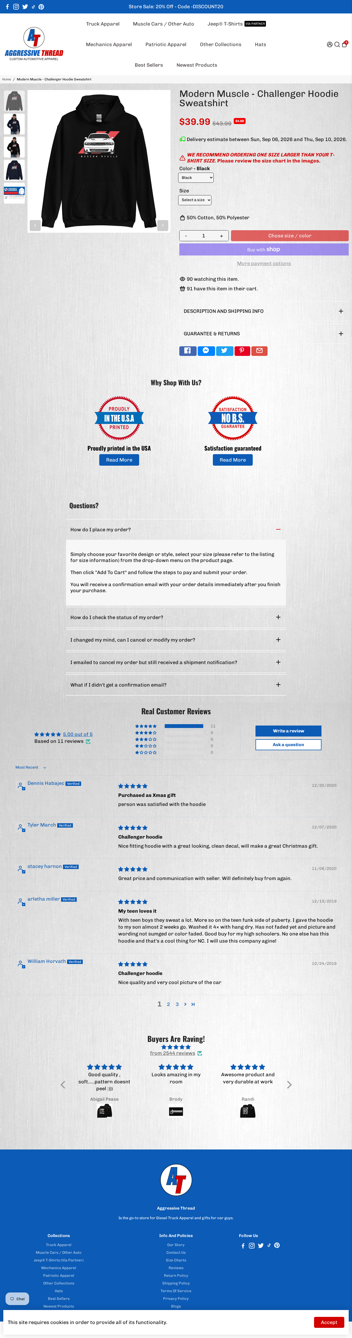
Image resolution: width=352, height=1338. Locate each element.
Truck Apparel (103, 24)
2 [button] (168, 1004)
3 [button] (177, 1004)
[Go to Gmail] (259, 351)
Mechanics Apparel (109, 44)
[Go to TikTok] (33, 7)
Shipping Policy (176, 1283)
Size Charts (176, 1260)
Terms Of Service (176, 1291)
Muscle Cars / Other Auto (163, 24)
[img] (132, 786)
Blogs (176, 1306)
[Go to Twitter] (25, 7)
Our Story (176, 1245)
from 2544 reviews (172, 1053)
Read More (119, 460)
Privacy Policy (176, 1298)
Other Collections (220, 44)
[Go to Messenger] (206, 351)
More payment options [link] (264, 263)
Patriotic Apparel (165, 44)
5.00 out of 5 (78, 734)
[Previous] (35, 225)
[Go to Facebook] (7, 7)
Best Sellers (149, 65)
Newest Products (197, 65)
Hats (260, 44)
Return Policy (176, 1275)
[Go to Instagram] (16, 7)
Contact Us (176, 1252)
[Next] (162, 225)
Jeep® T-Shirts (236, 24)
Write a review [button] (288, 730)
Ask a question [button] (288, 744)
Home (6, 79)
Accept (329, 1322)
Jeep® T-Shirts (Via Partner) (59, 1260)
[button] (146, 726)
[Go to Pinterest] (41, 7)
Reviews (176, 1268)
